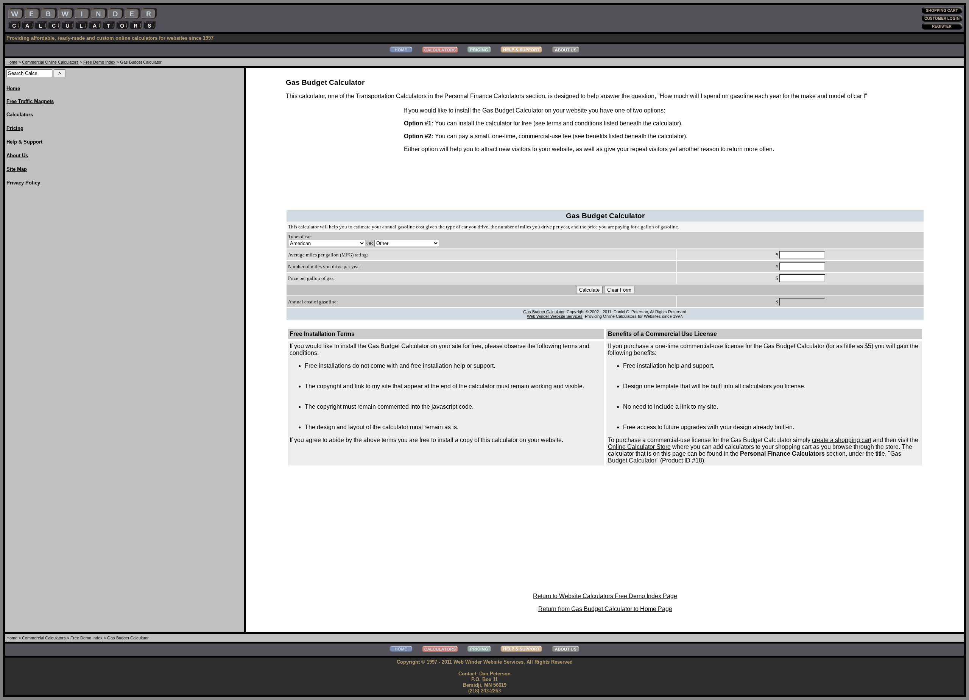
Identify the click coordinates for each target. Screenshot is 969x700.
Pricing (14, 128)
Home (11, 62)
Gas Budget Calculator (543, 311)
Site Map (16, 169)
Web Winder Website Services (555, 316)
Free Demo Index (99, 62)
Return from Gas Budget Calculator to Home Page (605, 609)
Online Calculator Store (639, 447)
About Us (17, 155)
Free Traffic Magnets (30, 101)
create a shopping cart (841, 440)
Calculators (19, 114)
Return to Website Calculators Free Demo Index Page (605, 596)
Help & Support (24, 142)
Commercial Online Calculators (50, 62)
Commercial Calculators (44, 638)
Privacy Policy (23, 183)
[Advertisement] (36, 306)
